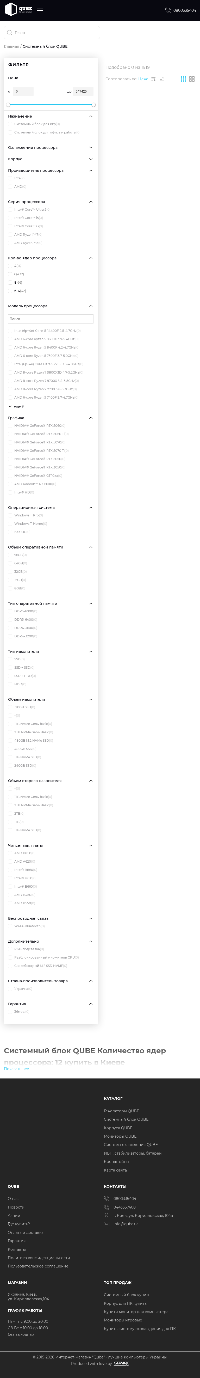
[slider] (8, 105)
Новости (16, 1207)
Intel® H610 (25, 878)
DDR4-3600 (25, 628)
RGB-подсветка (29, 949)
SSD (19, 659)
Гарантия (17, 1241)
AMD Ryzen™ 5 (28, 243)
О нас (13, 1198)
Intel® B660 (25, 886)
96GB (20, 555)
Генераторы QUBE (121, 1111)
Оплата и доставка (25, 1232)
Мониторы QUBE (120, 1136)
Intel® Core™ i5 (28, 218)
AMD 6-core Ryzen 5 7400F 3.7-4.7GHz (46, 397)
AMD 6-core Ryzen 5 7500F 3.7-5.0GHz (46, 356)
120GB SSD (24, 707)
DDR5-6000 (25, 611)
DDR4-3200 (25, 636)
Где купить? (19, 1224)
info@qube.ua (126, 1224)
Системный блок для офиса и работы (47, 132)
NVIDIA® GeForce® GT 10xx (38, 476)
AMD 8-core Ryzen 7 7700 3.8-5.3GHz (45, 389)
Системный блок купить (127, 1294)
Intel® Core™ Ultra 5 (32, 209)
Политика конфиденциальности (39, 1257)
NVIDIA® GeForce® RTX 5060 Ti (41, 434)
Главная (11, 46)
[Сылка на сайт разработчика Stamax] (120, 1364)
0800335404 (184, 10)
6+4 (20, 291)
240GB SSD (25, 765)
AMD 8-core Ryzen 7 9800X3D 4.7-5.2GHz (48, 372)
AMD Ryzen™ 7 (28, 234)
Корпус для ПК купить (125, 1303)
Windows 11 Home (30, 524)
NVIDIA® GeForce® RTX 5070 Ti (41, 451)
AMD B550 (24, 903)
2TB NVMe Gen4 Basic (33, 732)
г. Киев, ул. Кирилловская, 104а (144, 1215)
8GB (19, 588)
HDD (20, 684)
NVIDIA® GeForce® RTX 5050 (39, 459)
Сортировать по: (121, 79)
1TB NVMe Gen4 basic (33, 724)
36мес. (21, 1012)
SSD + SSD (24, 667)
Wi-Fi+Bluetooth (29, 926)
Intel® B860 (25, 870)
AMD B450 (24, 895)
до (69, 91)
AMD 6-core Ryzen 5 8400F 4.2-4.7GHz (46, 347)
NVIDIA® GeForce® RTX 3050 (39, 467)
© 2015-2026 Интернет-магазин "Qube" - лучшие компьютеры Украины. (100, 1357)
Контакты (17, 1249)
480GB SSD (25, 749)
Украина (23, 989)
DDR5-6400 (25, 619)
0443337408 (125, 1207)
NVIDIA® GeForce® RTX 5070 (39, 442)
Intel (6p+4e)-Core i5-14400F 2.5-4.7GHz (47, 331)
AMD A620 (24, 861)
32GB (20, 572)
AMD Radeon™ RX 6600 (35, 484)
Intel (20, 178)
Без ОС (22, 532)
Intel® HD (24, 492)
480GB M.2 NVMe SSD (33, 740)
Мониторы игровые (123, 1320)
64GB (20, 563)
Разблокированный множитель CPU (46, 957)
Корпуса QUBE (118, 1128)
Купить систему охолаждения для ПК (140, 1328)
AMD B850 (24, 853)
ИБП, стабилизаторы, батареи (133, 1153)
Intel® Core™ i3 (28, 226)
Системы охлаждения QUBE (131, 1144)
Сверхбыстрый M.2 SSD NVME (40, 966)
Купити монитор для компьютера (136, 1311)
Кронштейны (116, 1161)
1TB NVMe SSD (27, 757)
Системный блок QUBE (126, 1119)
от (10, 91)
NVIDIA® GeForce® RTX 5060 (39, 426)
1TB (19, 822)
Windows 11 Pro (28, 515)
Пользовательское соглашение (38, 1266)
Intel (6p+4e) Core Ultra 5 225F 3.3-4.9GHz (48, 364)
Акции (14, 1215)
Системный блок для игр (37, 124)
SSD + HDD (25, 676)
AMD (20, 186)
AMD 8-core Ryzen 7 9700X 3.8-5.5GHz (46, 381)
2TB (19, 813)
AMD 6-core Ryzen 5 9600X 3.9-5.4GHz (46, 339)
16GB (20, 580)
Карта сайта (115, 1170)
